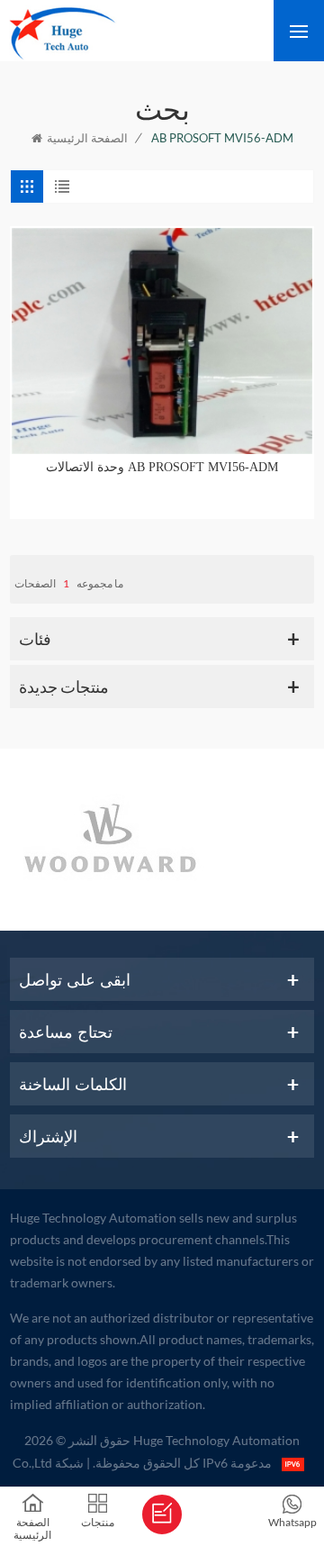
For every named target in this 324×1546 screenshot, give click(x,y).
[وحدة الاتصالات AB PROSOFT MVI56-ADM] (162, 341)
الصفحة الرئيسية (87, 138)
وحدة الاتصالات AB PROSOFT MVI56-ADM (162, 467)
